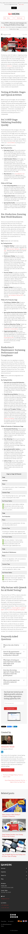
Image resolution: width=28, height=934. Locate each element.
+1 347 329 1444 (5, 907)
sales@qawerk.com (5, 898)
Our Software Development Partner (6, 925)
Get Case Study (10, 708)
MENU (8, 18)
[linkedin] (2, 752)
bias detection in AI (19, 174)
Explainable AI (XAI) (8, 337)
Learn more (21, 4)
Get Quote (19, 18)
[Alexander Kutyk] (7, 740)
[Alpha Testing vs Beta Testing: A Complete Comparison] (14, 805)
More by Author (8, 770)
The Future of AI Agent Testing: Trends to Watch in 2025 (13, 775)
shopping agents (16, 608)
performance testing (9, 418)
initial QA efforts (11, 142)
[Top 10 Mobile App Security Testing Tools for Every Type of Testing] (14, 845)
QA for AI (9, 66)
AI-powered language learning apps (15, 609)
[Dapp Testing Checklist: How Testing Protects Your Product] (14, 825)
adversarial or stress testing (11, 329)
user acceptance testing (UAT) (15, 295)
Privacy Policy (3, 921)
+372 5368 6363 (5, 905)
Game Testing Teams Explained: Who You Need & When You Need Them (15, 781)
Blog (4, 27)
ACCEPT (14, 7)
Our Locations (10, 921)
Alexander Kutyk (7, 747)
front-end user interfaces (12, 249)
